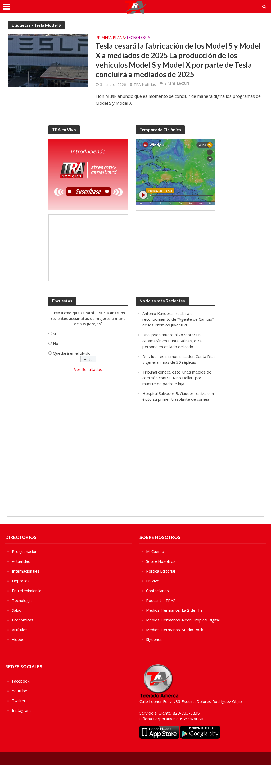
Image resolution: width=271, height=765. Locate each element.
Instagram (21, 710)
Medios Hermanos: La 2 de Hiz (174, 610)
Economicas (22, 620)
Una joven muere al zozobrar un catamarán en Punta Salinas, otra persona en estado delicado (172, 340)
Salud (16, 610)
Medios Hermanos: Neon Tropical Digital (183, 620)
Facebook (20, 681)
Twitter (19, 700)
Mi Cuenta (155, 551)
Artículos (20, 629)
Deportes (21, 580)
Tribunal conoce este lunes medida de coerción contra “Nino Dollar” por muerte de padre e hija (176, 377)
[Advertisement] (88, 248)
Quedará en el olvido (72, 353)
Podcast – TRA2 (160, 600)
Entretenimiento (27, 590)
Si (54, 333)
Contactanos (157, 590)
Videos (18, 639)
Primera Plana (110, 38)
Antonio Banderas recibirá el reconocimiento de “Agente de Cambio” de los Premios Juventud (178, 319)
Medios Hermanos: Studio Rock (174, 629)
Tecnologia (138, 38)
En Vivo (152, 580)
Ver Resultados (88, 369)
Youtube (19, 690)
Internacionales (26, 571)
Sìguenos (154, 639)
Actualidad (21, 561)
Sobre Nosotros (160, 561)
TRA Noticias (145, 84)
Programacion (24, 551)
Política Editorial (160, 571)
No (55, 343)
